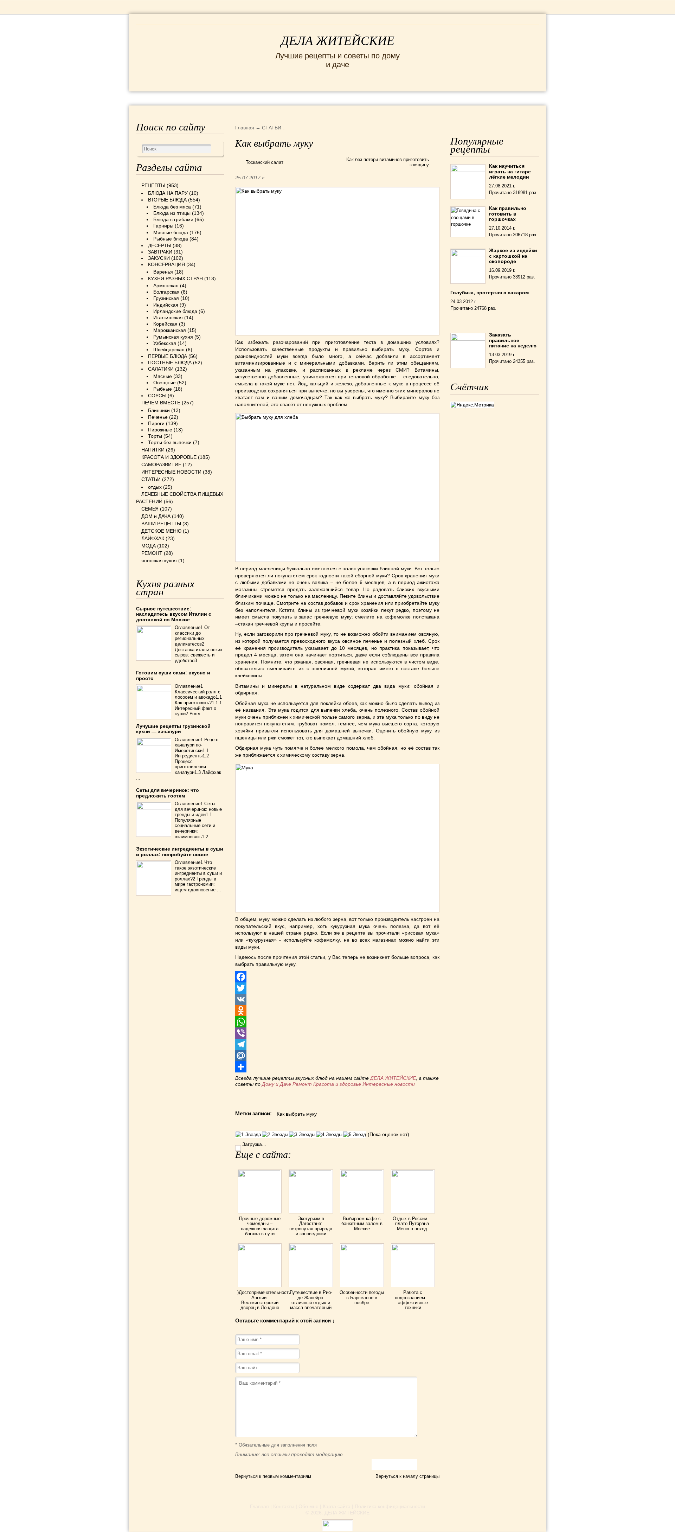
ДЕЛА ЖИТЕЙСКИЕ (337, 40)
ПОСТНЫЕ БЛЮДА (170, 362)
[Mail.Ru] (337, 1055)
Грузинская (166, 298)
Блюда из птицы (172, 213)
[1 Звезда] (248, 1134)
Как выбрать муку (297, 1114)
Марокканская (169, 330)
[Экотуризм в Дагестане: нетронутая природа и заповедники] (311, 1175)
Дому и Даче (276, 1084)
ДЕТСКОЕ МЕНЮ (161, 531)
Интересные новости (389, 1084)
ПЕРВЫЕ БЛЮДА (167, 356)
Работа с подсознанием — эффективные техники (413, 1300)
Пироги (156, 423)
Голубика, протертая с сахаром (489, 292)
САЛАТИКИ (161, 369)
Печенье (158, 417)
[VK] (337, 999)
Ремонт (302, 1084)
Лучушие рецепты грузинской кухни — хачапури (173, 728)
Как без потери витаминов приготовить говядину (387, 162)
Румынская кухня (173, 337)
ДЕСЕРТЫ (159, 245)
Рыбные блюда (170, 239)
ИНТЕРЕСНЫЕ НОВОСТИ (308, 98)
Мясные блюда (170, 232)
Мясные (162, 376)
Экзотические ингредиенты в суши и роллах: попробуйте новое (179, 851)
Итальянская (168, 317)
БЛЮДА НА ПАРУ (168, 193)
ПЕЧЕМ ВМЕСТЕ (160, 402)
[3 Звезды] (302, 1134)
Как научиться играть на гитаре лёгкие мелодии (510, 171)
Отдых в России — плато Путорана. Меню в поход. (413, 1223)
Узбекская (164, 343)
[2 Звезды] (275, 1134)
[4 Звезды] (329, 1134)
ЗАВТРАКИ (160, 252)
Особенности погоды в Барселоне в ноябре (362, 1297)
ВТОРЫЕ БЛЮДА (167, 200)
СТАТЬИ (151, 479)
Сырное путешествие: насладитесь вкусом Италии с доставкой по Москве (173, 614)
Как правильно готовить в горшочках (507, 213)
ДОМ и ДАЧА (414, 98)
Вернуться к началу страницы (407, 1476)
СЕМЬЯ (372, 98)
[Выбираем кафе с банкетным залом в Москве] (362, 1175)
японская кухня (159, 560)
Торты (155, 436)
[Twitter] (337, 988)
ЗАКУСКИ (159, 258)
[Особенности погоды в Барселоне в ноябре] (362, 1249)
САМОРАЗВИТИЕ (161, 464)
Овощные (164, 382)
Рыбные (162, 389)
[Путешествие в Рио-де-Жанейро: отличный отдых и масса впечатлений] (311, 1249)
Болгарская (166, 292)
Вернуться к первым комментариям (273, 1476)
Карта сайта (337, 1506)
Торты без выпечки (170, 442)
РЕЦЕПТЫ (151, 98)
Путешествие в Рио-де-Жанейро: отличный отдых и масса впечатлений (310, 1300)
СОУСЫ (157, 395)
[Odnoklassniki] (337, 1010)
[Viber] (337, 1033)
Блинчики (159, 410)
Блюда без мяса (172, 207)
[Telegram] (337, 1044)
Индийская (165, 305)
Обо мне (308, 1506)
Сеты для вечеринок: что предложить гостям (167, 792)
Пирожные (160, 429)
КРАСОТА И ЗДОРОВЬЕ (216, 98)
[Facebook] (337, 976)
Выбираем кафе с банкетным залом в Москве (361, 1223)
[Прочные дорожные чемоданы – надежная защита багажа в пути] (260, 1175)
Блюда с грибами (173, 219)
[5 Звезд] (354, 1134)
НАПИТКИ (153, 450)
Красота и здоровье (337, 1084)
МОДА (453, 98)
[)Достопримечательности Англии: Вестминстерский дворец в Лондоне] (260, 1249)
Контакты (283, 1506)
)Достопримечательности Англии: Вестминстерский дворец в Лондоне (264, 1300)
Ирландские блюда (175, 311)
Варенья (163, 272)
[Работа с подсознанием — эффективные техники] (413, 1249)
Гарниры (163, 226)
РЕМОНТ (485, 98)
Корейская (165, 324)
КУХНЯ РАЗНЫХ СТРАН (175, 278)
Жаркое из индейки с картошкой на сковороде (513, 256)
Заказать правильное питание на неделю (512, 340)
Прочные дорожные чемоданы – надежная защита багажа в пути (260, 1226)
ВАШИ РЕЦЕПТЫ (161, 523)
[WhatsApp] (337, 1021)
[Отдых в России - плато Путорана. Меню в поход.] (413, 1175)
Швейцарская (169, 349)
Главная (259, 1506)
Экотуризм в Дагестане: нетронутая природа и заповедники (310, 1226)
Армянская (166, 285)
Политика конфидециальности (390, 1506)
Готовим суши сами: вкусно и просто (173, 675)
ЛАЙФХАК (152, 538)
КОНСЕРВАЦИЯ (166, 264)
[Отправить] (337, 1066)
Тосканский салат (264, 162)
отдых (155, 487)
